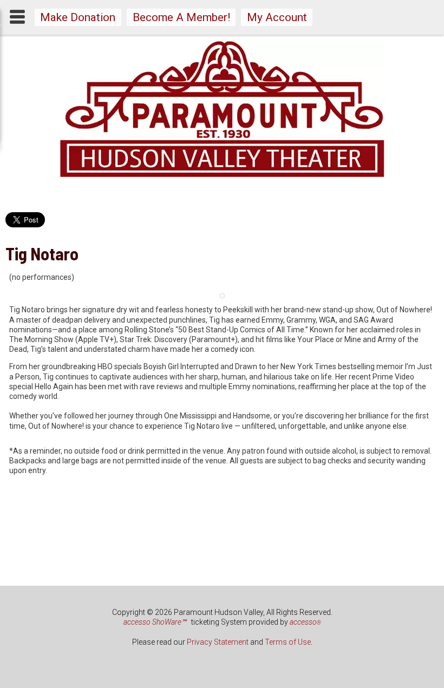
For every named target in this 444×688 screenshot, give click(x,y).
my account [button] (277, 17)
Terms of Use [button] (288, 642)
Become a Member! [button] (181, 17)
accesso (305, 622)
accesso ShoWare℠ (154, 622)
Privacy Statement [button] (218, 642)
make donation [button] (77, 17)
